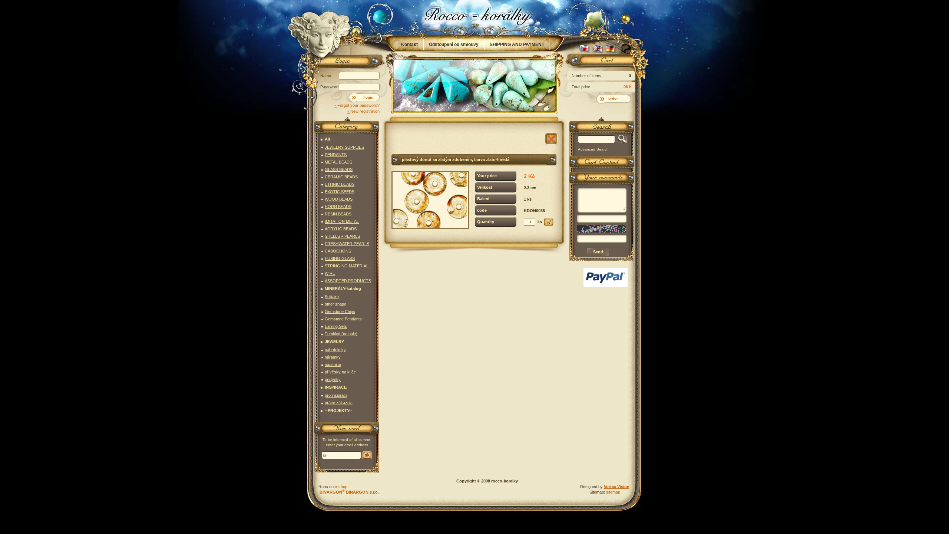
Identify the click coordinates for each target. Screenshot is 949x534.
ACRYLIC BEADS (341, 229)
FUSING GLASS (340, 258)
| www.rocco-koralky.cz (474, 17)
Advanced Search (593, 149)
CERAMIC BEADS (341, 177)
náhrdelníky (335, 349)
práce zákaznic (339, 402)
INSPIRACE (336, 387)
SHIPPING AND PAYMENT (517, 44)
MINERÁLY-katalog (343, 288)
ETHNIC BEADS (339, 184)
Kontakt (409, 44)
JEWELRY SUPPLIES (344, 147)
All (327, 139)
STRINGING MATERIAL (346, 266)
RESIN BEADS (338, 214)
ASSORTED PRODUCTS (348, 280)
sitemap (613, 492)
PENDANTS (336, 154)
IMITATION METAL (342, 221)
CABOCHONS (338, 251)
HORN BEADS (338, 206)
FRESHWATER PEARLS (347, 243)
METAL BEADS (338, 162)
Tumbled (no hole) (341, 334)
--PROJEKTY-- (338, 410)
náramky (333, 357)
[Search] (621, 139)
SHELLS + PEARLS (342, 236)
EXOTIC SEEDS (339, 191)
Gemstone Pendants (343, 319)
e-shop (341, 486)
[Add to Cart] (548, 222)
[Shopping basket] (600, 61)
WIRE (330, 273)
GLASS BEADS (339, 169)
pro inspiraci (336, 395)
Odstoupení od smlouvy (454, 44)
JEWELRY (334, 341)
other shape (335, 304)
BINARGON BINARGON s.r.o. (348, 492)
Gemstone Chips (340, 311)
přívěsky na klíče (340, 372)
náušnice (333, 364)
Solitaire (332, 296)
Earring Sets (336, 326)
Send (367, 455)
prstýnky (333, 379)
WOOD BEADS (339, 199)
